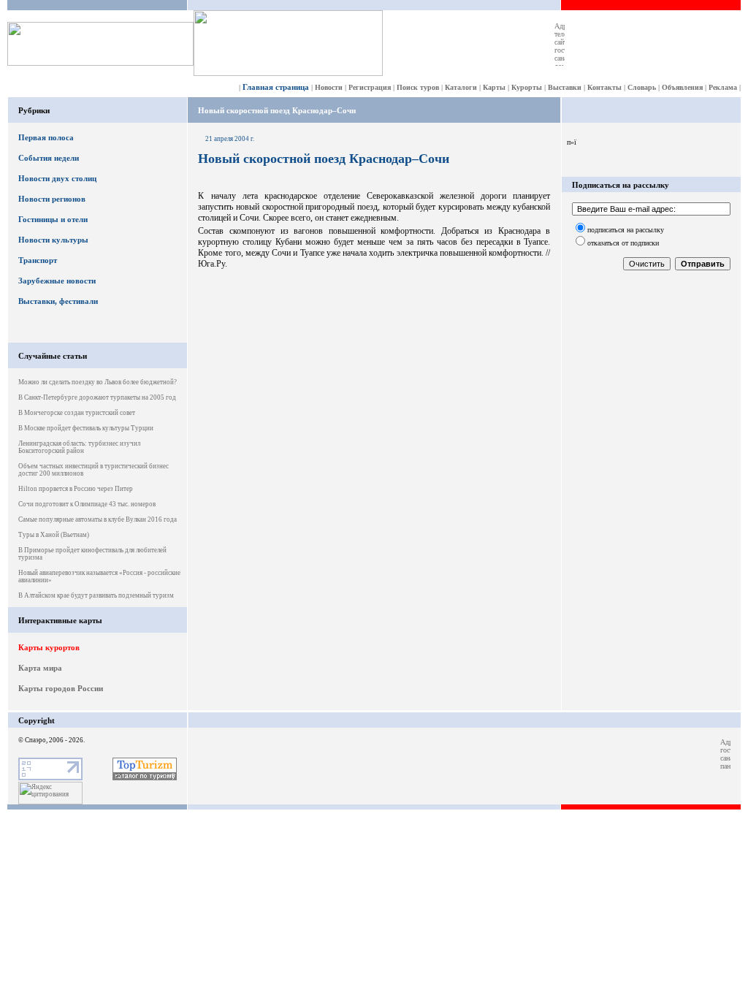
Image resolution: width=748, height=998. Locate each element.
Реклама (723, 87)
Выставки (564, 87)
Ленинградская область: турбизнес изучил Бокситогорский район (79, 447)
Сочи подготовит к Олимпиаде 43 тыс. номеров (87, 504)
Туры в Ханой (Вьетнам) (53, 534)
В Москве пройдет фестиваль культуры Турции (85, 428)
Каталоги (461, 87)
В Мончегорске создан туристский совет (76, 412)
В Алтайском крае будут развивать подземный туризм (96, 595)
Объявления (682, 87)
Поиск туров (418, 87)
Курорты (526, 87)
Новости (329, 87)
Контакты (604, 87)
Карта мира (40, 667)
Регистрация (369, 87)
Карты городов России (60, 688)
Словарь (641, 87)
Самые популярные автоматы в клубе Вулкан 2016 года (97, 519)
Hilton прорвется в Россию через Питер (75, 488)
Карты (494, 87)
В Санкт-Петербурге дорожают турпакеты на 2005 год (97, 397)
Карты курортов (49, 647)
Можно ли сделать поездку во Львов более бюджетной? (97, 382)
